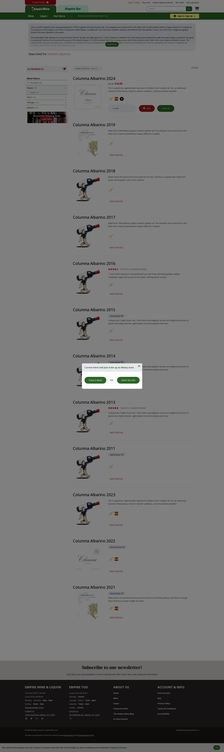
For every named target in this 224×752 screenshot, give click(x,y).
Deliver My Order (128, 380)
